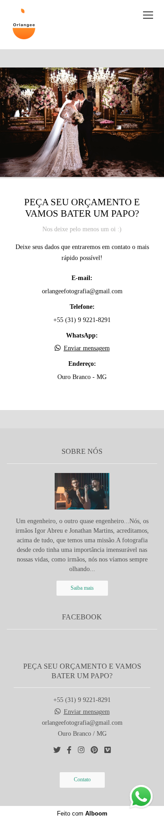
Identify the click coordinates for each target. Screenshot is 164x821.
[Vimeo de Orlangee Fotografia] (107, 750)
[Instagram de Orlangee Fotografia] (81, 750)
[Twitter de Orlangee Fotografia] (57, 750)
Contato (82, 780)
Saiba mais (82, 588)
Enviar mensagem (87, 348)
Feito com (82, 813)
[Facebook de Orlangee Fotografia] (69, 750)
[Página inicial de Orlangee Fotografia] (24, 24)
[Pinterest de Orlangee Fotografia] (94, 750)
